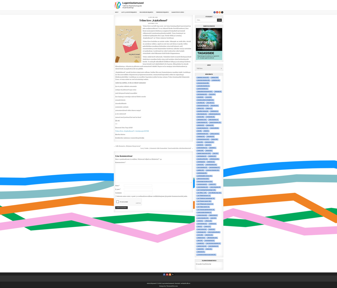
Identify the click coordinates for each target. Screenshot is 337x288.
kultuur (214, 139)
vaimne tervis (202, 246)
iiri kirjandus (210, 116)
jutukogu (210, 125)
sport (213, 218)
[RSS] (220, 12)
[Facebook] (215, 12)
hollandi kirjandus (214, 114)
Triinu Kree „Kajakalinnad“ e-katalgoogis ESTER (132, 131)
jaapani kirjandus (215, 122)
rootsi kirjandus (203, 187)
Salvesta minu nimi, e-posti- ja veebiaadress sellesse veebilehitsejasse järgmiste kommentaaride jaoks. (152, 196)
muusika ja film (202, 159)
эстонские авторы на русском (206, 254)
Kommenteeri (120, 162)
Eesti (151, 17)
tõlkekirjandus (212, 237)
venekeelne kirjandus (162, 12)
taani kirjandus (202, 223)
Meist (116, 12)
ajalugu (215, 77)
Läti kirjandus (202, 156)
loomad (209, 150)
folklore (209, 108)
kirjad (206, 130)
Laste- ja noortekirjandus (129, 12)
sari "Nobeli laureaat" (204, 195)
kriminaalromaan (203, 139)
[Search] (222, 12)
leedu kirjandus (202, 147)
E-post (118, 189)
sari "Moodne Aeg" (215, 192)
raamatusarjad (202, 184)
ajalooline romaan (203, 77)
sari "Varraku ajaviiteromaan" (206, 209)
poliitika (201, 170)
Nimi (117, 185)
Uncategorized (209, 240)
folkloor (201, 108)
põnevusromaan (203, 178)
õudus (209, 249)
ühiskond (201, 251)
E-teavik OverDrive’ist (203, 264)
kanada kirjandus (203, 128)
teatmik (211, 229)
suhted (200, 220)
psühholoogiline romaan (205, 175)
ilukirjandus (202, 119)
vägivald (200, 249)
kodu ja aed (215, 133)
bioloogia (218, 91)
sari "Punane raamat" (204, 201)
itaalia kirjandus (202, 122)
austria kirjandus (203, 88)
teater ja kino (202, 229)
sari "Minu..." (202, 192)
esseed (208, 97)
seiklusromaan (202, 215)
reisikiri (212, 184)
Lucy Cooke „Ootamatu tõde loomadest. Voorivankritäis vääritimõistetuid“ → (167, 148)
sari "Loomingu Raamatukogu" (206, 190)
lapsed (208, 145)
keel (154, 17)
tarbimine (212, 223)
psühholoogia (202, 173)
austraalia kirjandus (203, 85)
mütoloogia (201, 161)
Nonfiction (211, 161)
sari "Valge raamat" (203, 206)
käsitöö (200, 145)
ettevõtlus (201, 102)
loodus (200, 150)
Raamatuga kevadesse (205, 181)
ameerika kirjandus (203, 80)
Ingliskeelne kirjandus (146, 12)
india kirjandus (213, 119)
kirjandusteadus (203, 133)
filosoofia (214, 105)
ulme (200, 240)
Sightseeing (213, 215)
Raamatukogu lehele (178, 12)
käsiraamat (209, 142)
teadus (207, 226)
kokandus (210, 136)
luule (156, 17)
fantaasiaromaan (203, 105)
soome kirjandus (203, 218)
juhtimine (201, 125)
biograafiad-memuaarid (205, 91)
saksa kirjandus (215, 187)
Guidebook (214, 111)
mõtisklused (214, 159)
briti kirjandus (202, 94)
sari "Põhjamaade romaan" (205, 204)
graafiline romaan (203, 111)
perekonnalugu (214, 167)
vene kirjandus (213, 246)
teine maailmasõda (213, 232)
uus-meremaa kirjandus (213, 243)
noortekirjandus (211, 164)
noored (200, 164)
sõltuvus (208, 220)
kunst (200, 142)
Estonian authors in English (205, 100)
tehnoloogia (202, 232)
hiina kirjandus (202, 114)
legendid (212, 147)
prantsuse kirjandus (213, 170)
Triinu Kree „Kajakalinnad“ (153, 20)
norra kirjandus (202, 167)
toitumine (209, 235)
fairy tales (210, 102)
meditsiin (212, 156)
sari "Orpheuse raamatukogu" (206, 198)
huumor (201, 116)
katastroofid (214, 128)
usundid (201, 243)
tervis (200, 235)
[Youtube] (217, 12)
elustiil (200, 97)
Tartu (200, 226)
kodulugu (201, 136)
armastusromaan (203, 83)
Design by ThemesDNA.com (168, 286)
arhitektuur (215, 80)
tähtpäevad (201, 237)
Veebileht (118, 193)
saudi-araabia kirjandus (204, 212)
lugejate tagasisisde (204, 153)
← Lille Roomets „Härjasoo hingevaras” (127, 146)
